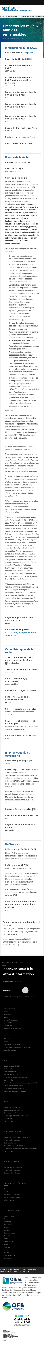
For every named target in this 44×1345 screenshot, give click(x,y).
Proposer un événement (12, 1028)
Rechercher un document (13, 1167)
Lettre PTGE (8, 1026)
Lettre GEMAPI (9, 1023)
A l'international (9, 1200)
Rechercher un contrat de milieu (15, 1146)
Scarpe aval (28, 53)
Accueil (2, 16)
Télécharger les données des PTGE (16, 1116)
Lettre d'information (10, 1020)
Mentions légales (11, 1269)
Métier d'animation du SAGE (13, 1086)
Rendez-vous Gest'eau (12, 1197)
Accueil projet (9, 1216)
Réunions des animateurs (12, 1194)
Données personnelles (30, 1269)
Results (6, 1253)
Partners (7, 1247)
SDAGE (7, 1039)
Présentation (8, 1219)
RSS (15, 1271)
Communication (9, 1233)
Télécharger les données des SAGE (16, 1077)
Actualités (9, 1009)
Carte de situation (10, 1072)
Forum (6, 1192)
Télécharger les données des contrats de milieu (20, 1148)
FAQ (1, 1269)
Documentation (11, 1162)
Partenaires (8, 1224)
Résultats (7, 1230)
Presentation (8, 1241)
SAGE (6, 1060)
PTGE (6, 1102)
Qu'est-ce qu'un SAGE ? (12, 1066)
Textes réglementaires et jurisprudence (18, 1047)
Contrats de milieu (13, 1132)
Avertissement (6, 1271)
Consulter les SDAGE (11, 1050)
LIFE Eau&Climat (12, 1210)
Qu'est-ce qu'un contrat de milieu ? (16, 1137)
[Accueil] (17, 8)
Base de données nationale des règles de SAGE (20, 1083)
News (6, 1244)
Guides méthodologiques (12, 1173)
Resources (7, 1258)
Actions (6, 1227)
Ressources (8, 1236)
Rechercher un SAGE (11, 1074)
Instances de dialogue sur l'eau (15, 1091)
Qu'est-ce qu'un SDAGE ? (12, 1044)
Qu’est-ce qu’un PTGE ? (12, 1107)
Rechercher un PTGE (11, 1113)
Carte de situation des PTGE (13, 1110)
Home (6, 1238)
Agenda (6, 1017)
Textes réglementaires (12, 1069)
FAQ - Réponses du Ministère (14, 1088)
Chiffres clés (8, 1080)
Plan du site (24, 1271)
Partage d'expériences (15, 1183)
